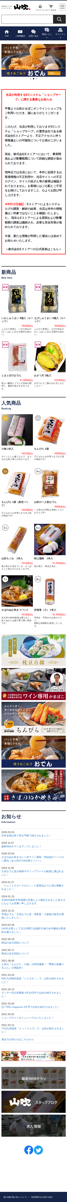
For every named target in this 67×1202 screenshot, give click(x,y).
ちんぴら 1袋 (41, 448)
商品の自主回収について (15, 942)
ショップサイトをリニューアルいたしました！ (27, 1018)
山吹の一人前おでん (45, 502)
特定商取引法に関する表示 (42, 1197)
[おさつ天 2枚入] (50, 356)
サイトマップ (60, 36)
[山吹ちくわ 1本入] (17, 539)
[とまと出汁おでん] (17, 356)
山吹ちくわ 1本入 (12, 558)
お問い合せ (33, 36)
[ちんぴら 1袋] (50, 430)
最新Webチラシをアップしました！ (21, 846)
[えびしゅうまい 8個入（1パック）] (50, 299)
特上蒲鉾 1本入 (43, 558)
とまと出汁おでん (11, 375)
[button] (30, 78)
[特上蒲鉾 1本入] (50, 539)
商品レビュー (47, 36)
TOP (7, 36)
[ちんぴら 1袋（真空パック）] (17, 483)
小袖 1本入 (7, 448)
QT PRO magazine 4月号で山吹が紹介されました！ (30, 1007)
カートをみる (50, 10)
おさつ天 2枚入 (42, 375)
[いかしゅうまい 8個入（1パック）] (17, 299)
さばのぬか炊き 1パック (15, 610)
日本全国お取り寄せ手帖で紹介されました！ (26, 835)
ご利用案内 (20, 36)
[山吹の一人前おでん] (50, 483)
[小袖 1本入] (17, 430)
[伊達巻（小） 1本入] (50, 591)
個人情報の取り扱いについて (15, 1197)
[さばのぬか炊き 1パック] (17, 591)
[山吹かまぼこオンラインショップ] (15, 9)
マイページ (40, 10)
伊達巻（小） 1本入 (45, 610)
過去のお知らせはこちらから (17, 1039)
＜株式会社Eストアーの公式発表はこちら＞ (33, 249)
